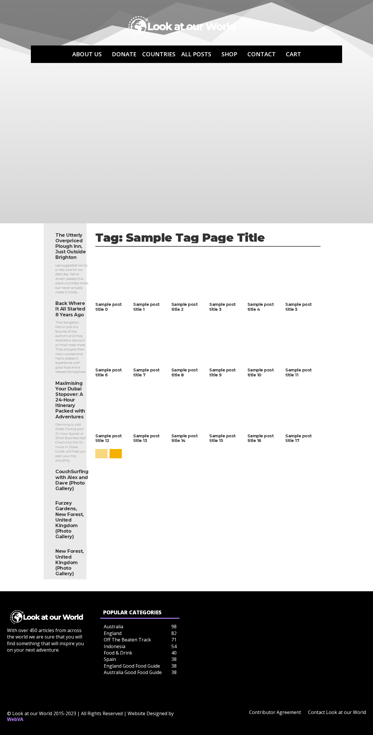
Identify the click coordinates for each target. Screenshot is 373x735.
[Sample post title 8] (188, 341)
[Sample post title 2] (188, 275)
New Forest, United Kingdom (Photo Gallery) (69, 562)
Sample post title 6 (108, 372)
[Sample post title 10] (264, 341)
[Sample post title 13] (150, 406)
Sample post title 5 (298, 307)
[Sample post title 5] (302, 275)
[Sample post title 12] (112, 406)
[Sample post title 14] (188, 406)
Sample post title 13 (146, 438)
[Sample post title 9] (226, 341)
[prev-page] (101, 453)
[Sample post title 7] (150, 341)
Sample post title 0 (108, 307)
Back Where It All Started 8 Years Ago (70, 309)
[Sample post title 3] (226, 275)
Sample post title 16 (260, 438)
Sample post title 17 (298, 438)
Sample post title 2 (184, 307)
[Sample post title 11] (302, 341)
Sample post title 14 (184, 438)
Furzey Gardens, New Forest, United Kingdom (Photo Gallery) (69, 519)
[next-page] (116, 453)
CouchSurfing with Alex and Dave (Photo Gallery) (71, 480)
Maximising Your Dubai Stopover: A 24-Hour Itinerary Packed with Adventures (70, 400)
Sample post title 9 (222, 372)
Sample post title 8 (184, 372)
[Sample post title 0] (112, 275)
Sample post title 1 (146, 307)
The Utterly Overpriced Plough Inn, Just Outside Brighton (70, 246)
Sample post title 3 (222, 307)
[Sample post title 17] (302, 406)
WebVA (15, 719)
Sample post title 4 (260, 307)
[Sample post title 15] (226, 406)
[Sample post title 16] (264, 406)
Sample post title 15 (222, 438)
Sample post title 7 (146, 372)
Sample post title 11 (298, 372)
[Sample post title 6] (112, 341)
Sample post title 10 (260, 372)
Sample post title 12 (108, 438)
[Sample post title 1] (150, 275)
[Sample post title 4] (264, 275)
